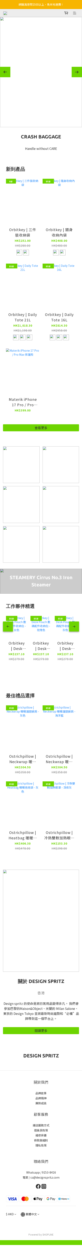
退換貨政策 (41, 1130)
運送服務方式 (41, 1125)
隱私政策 (41, 1145)
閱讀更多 (41, 1030)
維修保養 (41, 1135)
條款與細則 (41, 1140)
